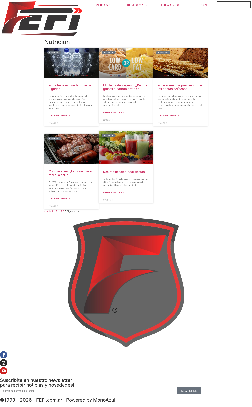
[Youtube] (3, 370)
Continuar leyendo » (59, 115)
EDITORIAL (202, 5)
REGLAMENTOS (170, 5)
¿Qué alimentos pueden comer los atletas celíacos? (180, 87)
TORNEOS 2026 (101, 5)
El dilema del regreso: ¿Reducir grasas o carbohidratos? (125, 87)
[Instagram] (3, 362)
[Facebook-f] (3, 354)
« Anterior (49, 211)
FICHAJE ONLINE (234, 5)
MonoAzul (104, 400)
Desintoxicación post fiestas (124, 172)
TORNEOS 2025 (135, 5)
